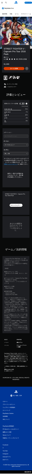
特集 (11, 14)
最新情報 (4, 14)
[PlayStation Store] (8, 8)
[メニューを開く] (2, 2)
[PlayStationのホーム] (16, 2)
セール (17, 14)
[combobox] (16, 136)
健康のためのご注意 (9, 369)
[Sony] (28, 473)
